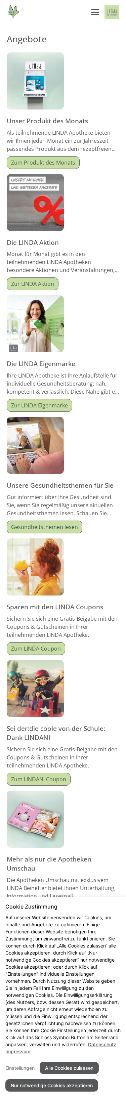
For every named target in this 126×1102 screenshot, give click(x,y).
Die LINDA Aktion (33, 242)
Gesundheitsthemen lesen (44, 527)
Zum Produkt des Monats (43, 162)
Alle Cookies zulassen (69, 1068)
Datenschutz (102, 1044)
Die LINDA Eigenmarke (41, 363)
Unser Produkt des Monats (47, 120)
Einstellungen (20, 1068)
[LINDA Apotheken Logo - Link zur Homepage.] (111, 12)
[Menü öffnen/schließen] (95, 12)
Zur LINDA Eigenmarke (39, 405)
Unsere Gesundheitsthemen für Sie (60, 485)
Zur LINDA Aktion (32, 284)
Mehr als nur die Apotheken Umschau (49, 863)
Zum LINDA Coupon (36, 648)
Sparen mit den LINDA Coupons (55, 606)
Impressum (17, 1051)
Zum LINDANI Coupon (38, 779)
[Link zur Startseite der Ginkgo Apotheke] (13, 12)
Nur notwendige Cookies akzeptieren (52, 1085)
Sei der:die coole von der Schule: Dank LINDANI (56, 733)
